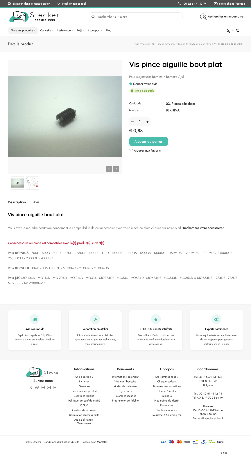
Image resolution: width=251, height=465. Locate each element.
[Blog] (55, 387)
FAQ (79, 30)
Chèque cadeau (166, 381)
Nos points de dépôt (166, 401)
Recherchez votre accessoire (203, 228)
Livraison (84, 381)
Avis (36, 202)
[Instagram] (43, 387)
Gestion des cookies (84, 410)
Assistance (64, 30)
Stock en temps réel (74, 4)
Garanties (84, 386)
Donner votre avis (145, 83)
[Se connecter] (229, 30)
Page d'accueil (142, 44)
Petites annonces (167, 410)
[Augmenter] (147, 121)
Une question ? (84, 377)
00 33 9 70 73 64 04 (210, 398)
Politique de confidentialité (84, 401)
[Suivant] (116, 169)
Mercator (102, 442)
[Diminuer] (132, 121)
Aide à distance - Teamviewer (84, 421)
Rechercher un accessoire (225, 16)
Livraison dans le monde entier (31, 4)
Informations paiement (125, 377)
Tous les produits (22, 30)
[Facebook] (31, 387)
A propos (94, 30)
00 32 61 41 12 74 (195, 4)
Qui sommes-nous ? (166, 377)
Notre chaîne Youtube (232, 4)
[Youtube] (49, 387)
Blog (108, 30)
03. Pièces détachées (163, 44)
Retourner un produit (84, 391)
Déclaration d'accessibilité (84, 415)
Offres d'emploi (166, 391)
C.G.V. (84, 405)
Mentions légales (84, 396)
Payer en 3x (125, 391)
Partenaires (166, 405)
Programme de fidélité (125, 401)
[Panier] (237, 30)
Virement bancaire (125, 381)
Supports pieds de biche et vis (194, 44)
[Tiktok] (37, 387)
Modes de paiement (125, 386)
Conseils (45, 30)
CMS (224, 453)
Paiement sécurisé (125, 396)
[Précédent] (109, 169)
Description (17, 202)
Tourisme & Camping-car (166, 415)
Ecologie (167, 396)
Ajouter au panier (149, 141)
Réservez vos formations (167, 386)
